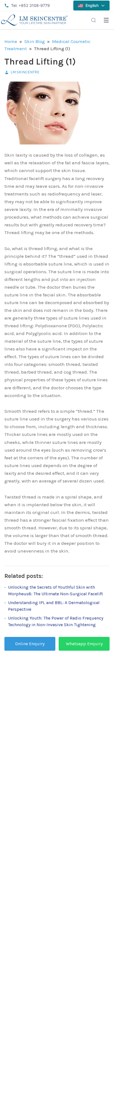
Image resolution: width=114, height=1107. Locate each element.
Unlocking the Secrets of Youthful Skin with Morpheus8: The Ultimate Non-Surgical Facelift (55, 590)
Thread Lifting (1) (40, 62)
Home (10, 41)
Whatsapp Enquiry (84, 643)
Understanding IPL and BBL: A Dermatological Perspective (54, 606)
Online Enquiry (30, 643)
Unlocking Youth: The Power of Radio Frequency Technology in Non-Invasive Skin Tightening (55, 621)
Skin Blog (34, 41)
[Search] (94, 20)
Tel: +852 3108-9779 (30, 5)
